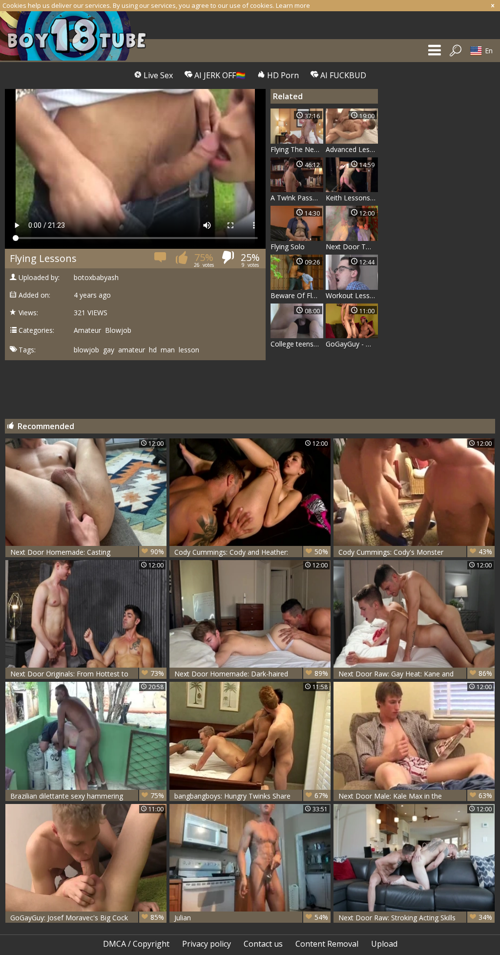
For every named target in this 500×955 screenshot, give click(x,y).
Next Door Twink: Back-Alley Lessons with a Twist (352, 246)
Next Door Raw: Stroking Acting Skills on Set (415, 917)
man (168, 350)
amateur (131, 350)
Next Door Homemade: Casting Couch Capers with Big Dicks (87, 552)
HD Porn (282, 75)
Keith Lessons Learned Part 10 (352, 197)
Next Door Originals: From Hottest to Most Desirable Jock (87, 674)
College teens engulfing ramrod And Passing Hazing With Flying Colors (297, 343)
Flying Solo (288, 246)
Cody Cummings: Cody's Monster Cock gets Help (415, 552)
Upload (384, 944)
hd (153, 350)
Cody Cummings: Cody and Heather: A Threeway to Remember (251, 552)
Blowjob (118, 330)
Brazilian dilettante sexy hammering (87, 796)
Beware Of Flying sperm (297, 295)
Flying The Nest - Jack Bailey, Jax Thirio (297, 149)
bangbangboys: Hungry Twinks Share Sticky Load (251, 796)
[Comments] (161, 260)
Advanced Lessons (352, 149)
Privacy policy (206, 944)
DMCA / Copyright (136, 944)
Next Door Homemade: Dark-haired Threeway (251, 674)
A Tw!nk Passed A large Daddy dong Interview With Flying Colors (297, 197)
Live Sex (157, 75)
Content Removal (326, 944)
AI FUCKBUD (342, 75)
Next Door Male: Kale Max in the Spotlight (415, 796)
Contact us (263, 944)
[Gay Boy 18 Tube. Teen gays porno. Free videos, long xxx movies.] (78, 36)
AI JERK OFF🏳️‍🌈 (219, 75)
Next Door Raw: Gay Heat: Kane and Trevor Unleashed (415, 674)
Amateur (87, 330)
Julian (251, 917)
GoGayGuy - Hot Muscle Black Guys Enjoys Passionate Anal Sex (352, 343)
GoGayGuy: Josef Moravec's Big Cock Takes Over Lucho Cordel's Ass (87, 917)
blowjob (86, 350)
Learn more (293, 5)
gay (108, 350)
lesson (189, 350)
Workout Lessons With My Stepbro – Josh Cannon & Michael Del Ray (352, 295)
